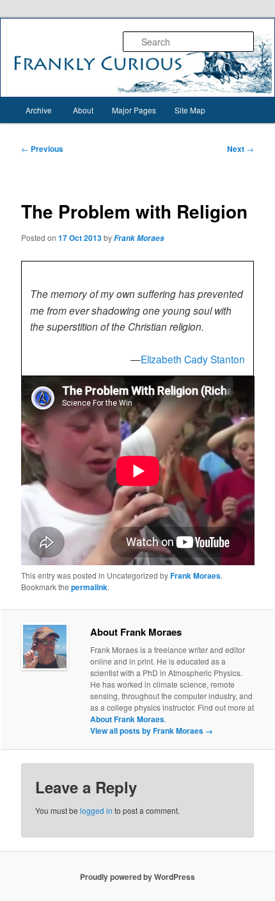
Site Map (190, 109)
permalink (89, 587)
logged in (96, 810)
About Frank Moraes (127, 719)
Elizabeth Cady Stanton (193, 359)
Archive (39, 109)
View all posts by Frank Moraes (151, 730)
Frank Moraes (139, 238)
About (83, 109)
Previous (42, 148)
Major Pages (134, 109)
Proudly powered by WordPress (137, 876)
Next (240, 148)
